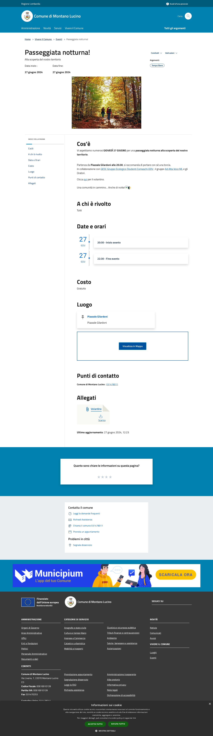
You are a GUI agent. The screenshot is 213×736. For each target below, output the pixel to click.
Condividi (155, 53)
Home (28, 39)
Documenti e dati (29, 659)
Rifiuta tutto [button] (118, 724)
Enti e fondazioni (29, 643)
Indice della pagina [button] (36, 139)
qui (85, 179)
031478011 (112, 384)
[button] (106, 731)
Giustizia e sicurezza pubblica (121, 627)
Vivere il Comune (43, 39)
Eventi (59, 39)
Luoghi (153, 652)
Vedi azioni (170, 53)
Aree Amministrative (31, 633)
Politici (24, 648)
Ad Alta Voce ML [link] (174, 169)
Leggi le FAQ (70, 685)
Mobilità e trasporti (73, 648)
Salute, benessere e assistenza (122, 643)
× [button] (210, 704)
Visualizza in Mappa (133, 346)
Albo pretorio (113, 679)
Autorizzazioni (114, 648)
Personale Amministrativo (34, 654)
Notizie (153, 627)
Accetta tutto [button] (95, 724)
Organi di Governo (30, 627)
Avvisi (153, 638)
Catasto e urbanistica (74, 643)
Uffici (23, 638)
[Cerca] (188, 16)
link (134, 718)
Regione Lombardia (30, 3)
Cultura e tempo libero (75, 633)
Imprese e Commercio (74, 638)
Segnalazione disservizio (76, 679)
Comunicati (155, 633)
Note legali (112, 690)
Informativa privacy (116, 685)
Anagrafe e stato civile (75, 627)
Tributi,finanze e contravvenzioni (123, 633)
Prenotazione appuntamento (78, 674)
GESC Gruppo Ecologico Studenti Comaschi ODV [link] (127, 169)
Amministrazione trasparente (121, 674)
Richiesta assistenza (74, 690)
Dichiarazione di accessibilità (121, 695)
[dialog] (106, 718)
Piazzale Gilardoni (97, 317)
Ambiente (112, 638)
